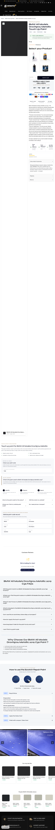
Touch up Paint (21, 11)
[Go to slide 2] (25, 754)
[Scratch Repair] (10, 6)
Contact (22, 2)
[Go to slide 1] (24, 754)
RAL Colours (29, 11)
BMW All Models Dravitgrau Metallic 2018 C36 (8, 777)
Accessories (36, 11)
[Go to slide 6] (30, 754)
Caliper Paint (43, 11)
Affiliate (31, 2)
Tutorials (35, 2)
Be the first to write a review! (27, 570)
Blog (28, 2)
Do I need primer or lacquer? (37, 504)
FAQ (25, 2)
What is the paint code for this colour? (13, 500)
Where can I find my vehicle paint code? (11, 505)
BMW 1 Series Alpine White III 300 (27, 805)
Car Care (50, 11)
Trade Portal (8, 15)
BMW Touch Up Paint (9, 18)
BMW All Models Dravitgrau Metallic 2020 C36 (24, 777)
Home (6, 11)
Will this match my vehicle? (36, 500)
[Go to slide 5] (29, 754)
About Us (18, 2)
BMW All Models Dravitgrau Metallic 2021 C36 (39, 777)
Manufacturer (12, 11)
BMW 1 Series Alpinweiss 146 (16, 804)
